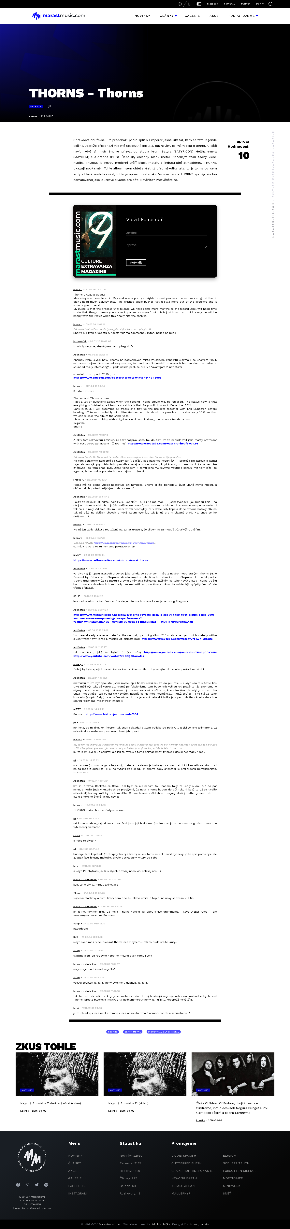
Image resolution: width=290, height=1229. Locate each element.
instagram (77, 1193)
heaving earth (184, 1178)
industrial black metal (163, 1032)
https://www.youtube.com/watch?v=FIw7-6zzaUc (176, 638)
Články (167, 16)
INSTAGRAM (229, 4)
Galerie (192, 16)
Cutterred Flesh (186, 1163)
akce (72, 1171)
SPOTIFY (260, 4)
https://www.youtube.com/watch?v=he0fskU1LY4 (162, 443)
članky (74, 1163)
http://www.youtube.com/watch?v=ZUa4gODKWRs (180, 652)
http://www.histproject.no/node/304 (111, 714)
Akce (214, 16)
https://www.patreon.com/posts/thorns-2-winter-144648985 (117, 377)
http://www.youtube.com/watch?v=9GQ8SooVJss (108, 656)
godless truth (236, 1163)
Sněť (227, 1193)
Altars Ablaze (183, 1186)
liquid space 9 (183, 1155)
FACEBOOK (212, 4)
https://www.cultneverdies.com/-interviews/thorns (124, 543)
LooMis (204, 1224)
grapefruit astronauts (192, 1171)
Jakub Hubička (160, 1224)
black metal (133, 1032)
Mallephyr (180, 1193)
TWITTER (245, 4)
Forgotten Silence (239, 1171)
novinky (75, 1155)
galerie (74, 1178)
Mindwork (231, 1186)
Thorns (112, 1032)
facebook (76, 1186)
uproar (33, 116)
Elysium (229, 1155)
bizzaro (193, 1224)
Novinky (142, 16)
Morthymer (233, 1178)
